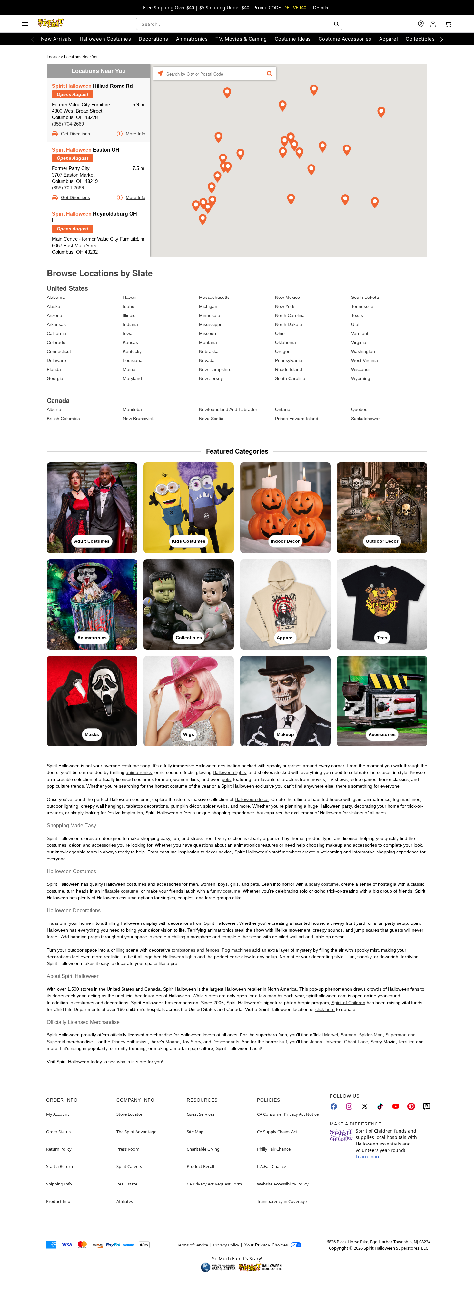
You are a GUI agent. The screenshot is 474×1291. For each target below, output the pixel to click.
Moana (172, 1041)
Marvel (331, 1034)
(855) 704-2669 (68, 123)
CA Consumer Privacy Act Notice (288, 1114)
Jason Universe (325, 1041)
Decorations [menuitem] (153, 39)
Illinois (129, 315)
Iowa (128, 333)
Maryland (132, 378)
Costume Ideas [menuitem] (293, 39)
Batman (348, 1034)
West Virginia (364, 360)
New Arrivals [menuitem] (56, 39)
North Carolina (290, 315)
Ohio (280, 333)
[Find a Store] (421, 24)
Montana (208, 342)
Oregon (283, 351)
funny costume (225, 890)
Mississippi (210, 324)
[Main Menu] (25, 24)
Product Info (58, 1201)
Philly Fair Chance (274, 1149)
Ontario (282, 409)
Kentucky (132, 351)
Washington (363, 351)
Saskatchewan (366, 418)
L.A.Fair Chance (271, 1166)
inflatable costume (119, 890)
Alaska (53, 306)
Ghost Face (356, 1041)
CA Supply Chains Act (277, 1132)
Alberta (54, 409)
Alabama (56, 297)
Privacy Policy (226, 1245)
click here (325, 1009)
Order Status (58, 1132)
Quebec (359, 409)
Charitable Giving (203, 1149)
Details (320, 7)
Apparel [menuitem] (388, 39)
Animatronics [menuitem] (192, 39)
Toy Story (191, 1041)
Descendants (225, 1041)
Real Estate (126, 1184)
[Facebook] (334, 1106)
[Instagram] (349, 1106)
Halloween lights (229, 772)
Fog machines (236, 950)
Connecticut (59, 351)
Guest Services (200, 1114)
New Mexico (287, 297)
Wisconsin (361, 369)
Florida (54, 369)
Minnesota (209, 315)
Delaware (56, 360)
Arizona (54, 315)
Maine (129, 369)
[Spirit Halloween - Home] (51, 23)
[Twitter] (365, 1106)
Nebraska (209, 351)
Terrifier (405, 1041)
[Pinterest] (411, 1106)
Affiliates (124, 1201)
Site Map (195, 1132)
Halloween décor (252, 799)
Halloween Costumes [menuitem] (105, 39)
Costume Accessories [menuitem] (345, 39)
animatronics (139, 772)
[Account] (433, 24)
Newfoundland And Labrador (228, 409)
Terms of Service (192, 1245)
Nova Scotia (211, 418)
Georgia (55, 378)
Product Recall (200, 1166)
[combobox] (239, 24)
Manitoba (132, 409)
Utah (356, 324)
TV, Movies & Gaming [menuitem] (241, 39)
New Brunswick (138, 418)
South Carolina (290, 378)
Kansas (130, 342)
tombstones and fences (195, 950)
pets (226, 779)
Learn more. (369, 1157)
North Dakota (288, 324)
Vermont (359, 333)
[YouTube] (396, 1106)
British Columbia (63, 418)
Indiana (130, 324)
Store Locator (129, 1114)
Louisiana (133, 360)
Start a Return (59, 1166)
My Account (57, 1114)
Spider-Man (371, 1034)
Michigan (208, 306)
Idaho (128, 306)
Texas (357, 315)
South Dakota (365, 297)
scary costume (324, 884)
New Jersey (211, 378)
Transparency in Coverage (282, 1201)
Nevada (207, 360)
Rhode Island (288, 369)
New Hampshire (215, 369)
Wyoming (360, 378)
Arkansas (56, 324)
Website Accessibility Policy (283, 1184)
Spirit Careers (129, 1166)
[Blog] (426, 1106)
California (56, 333)
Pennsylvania (288, 360)
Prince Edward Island (296, 418)
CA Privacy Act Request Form (214, 1184)
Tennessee (362, 306)
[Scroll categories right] (442, 39)
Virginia (358, 342)
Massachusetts (214, 297)
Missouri (207, 333)
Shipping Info (59, 1184)
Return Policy (59, 1149)
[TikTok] (380, 1106)
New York (284, 306)
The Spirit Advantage (136, 1132)
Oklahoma (285, 342)
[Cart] (448, 23)
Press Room (127, 1149)
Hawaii (129, 297)
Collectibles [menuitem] (420, 39)
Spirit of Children (348, 1002)
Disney (118, 1041)
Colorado (56, 342)
